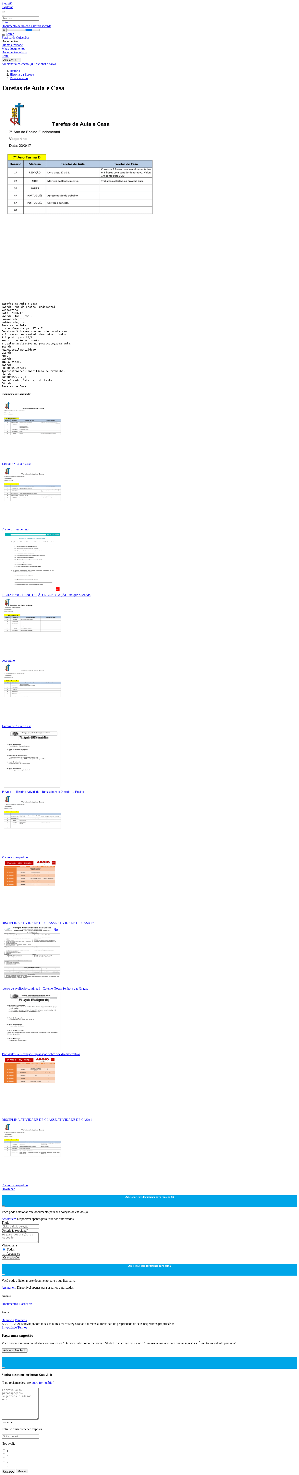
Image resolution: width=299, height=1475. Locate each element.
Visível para (9, 1245)
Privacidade (9, 1327)
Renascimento (19, 78)
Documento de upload (16, 26)
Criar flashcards (41, 26)
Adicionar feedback (14, 1350)
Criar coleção (11, 1257)
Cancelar (8, 1471)
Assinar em (9, 1219)
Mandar (22, 1471)
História (15, 71)
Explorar (7, 7)
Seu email (8, 1422)
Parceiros (21, 1320)
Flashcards (9, 37)
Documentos (10, 1304)
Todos (11, 1249)
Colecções (22, 37)
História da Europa (22, 74)
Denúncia (8, 1320)
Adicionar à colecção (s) (17, 64)
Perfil (5, 56)
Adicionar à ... (11, 60)
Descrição (15, 1230)
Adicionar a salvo (44, 64)
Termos (22, 1327)
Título (5, 1222)
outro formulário (42, 1382)
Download (8, 1189)
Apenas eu (13, 1253)
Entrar (6, 22)
